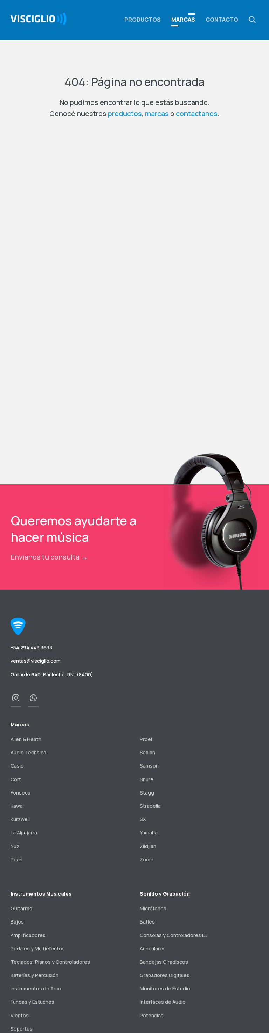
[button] (252, 19)
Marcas (183, 19)
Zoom (146, 859)
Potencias (152, 1015)
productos (125, 113)
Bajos (17, 921)
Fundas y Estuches (32, 1001)
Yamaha (149, 832)
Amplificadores (28, 935)
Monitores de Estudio (165, 988)
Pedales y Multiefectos (38, 948)
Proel (146, 739)
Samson (149, 765)
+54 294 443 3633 (31, 647)
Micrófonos (153, 908)
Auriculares (153, 948)
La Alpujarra (24, 832)
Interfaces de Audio (163, 1001)
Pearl (16, 859)
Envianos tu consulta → (49, 557)
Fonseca (20, 792)
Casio (17, 765)
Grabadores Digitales (164, 975)
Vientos (20, 1015)
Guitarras (21, 908)
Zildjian (148, 846)
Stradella (150, 806)
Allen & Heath (26, 739)
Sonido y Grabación (165, 893)
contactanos (197, 113)
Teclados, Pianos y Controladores (50, 962)
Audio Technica (28, 752)
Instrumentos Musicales (41, 893)
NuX (15, 846)
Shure (146, 779)
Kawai (17, 806)
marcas (157, 113)
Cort (16, 779)
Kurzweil (20, 819)
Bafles (147, 921)
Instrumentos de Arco (36, 988)
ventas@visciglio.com (36, 660)
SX (143, 819)
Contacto (222, 19)
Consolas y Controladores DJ (174, 935)
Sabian (147, 752)
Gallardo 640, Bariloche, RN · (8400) (52, 674)
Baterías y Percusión (34, 975)
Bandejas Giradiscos (164, 962)
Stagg (147, 792)
